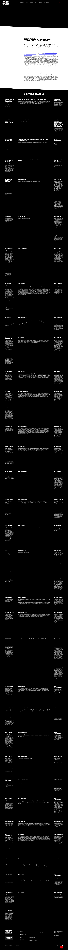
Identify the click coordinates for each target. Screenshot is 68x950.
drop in (27, 2)
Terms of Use (41, 934)
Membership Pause (32, 937)
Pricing (36, 2)
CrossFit (21, 931)
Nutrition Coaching (23, 934)
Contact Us (31, 934)
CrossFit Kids (22, 939)
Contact (47, 2)
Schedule (31, 2)
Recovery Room (22, 936)
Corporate (22, 940)
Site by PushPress (19, 945)
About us (40, 2)
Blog (44, 2)
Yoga (21, 937)
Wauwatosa (56, 936)
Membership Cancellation (33, 940)
